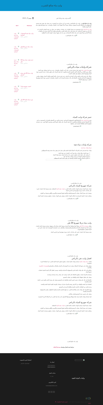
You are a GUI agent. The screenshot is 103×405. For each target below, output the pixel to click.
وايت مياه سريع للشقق (27, 46)
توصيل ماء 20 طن (83, 226)
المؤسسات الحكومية (44, 266)
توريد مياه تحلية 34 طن (27, 99)
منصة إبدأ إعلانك (57, 347)
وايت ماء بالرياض (87, 29)
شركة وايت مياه (85, 70)
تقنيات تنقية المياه (60, 189)
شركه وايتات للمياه (84, 261)
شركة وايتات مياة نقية (86, 147)
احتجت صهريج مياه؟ (26, 86)
